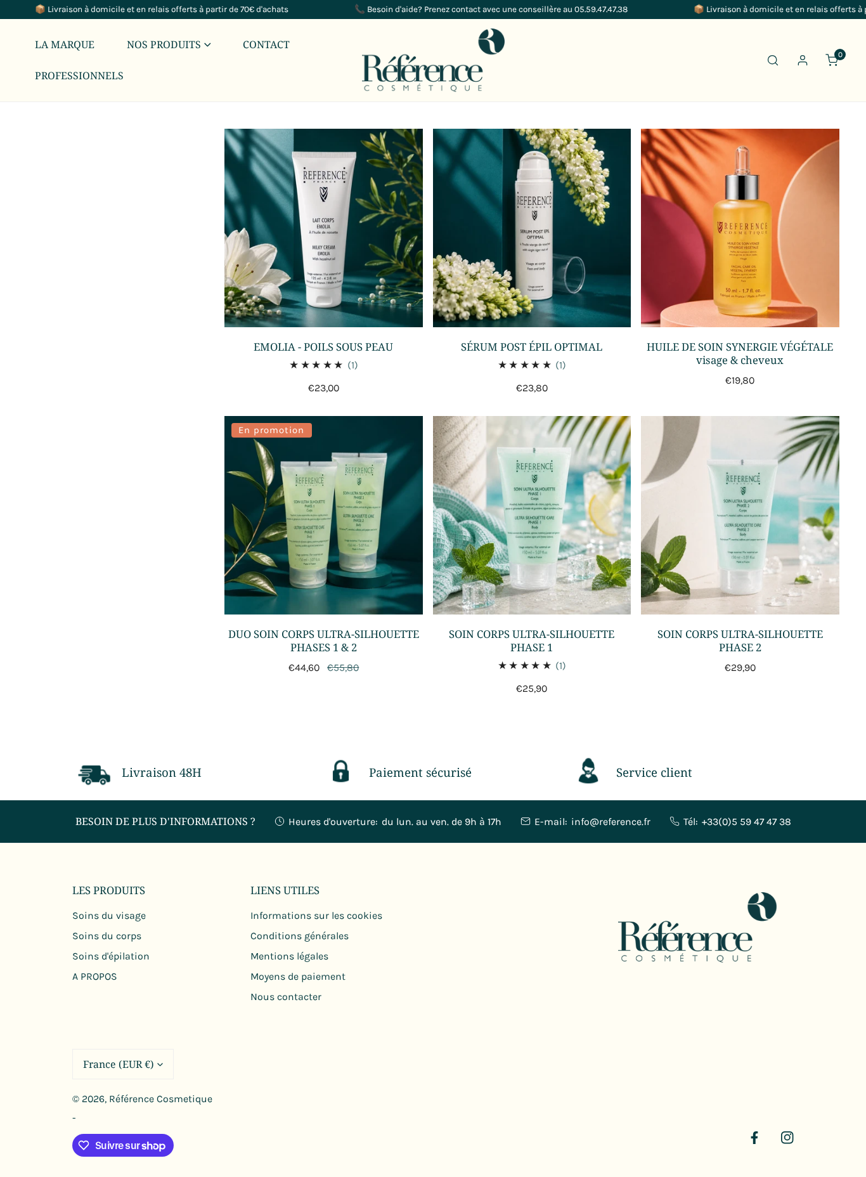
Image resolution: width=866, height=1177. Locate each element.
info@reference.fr (610, 822)
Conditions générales (299, 936)
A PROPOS (94, 976)
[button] (169, 44)
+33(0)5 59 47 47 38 (746, 822)
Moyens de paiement (298, 976)
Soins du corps (106, 936)
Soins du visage (109, 915)
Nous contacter (285, 997)
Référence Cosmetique (160, 1099)
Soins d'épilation (111, 956)
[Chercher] (773, 60)
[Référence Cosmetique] (433, 60)
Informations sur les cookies (316, 915)
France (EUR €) (118, 1064)
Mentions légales (289, 956)
